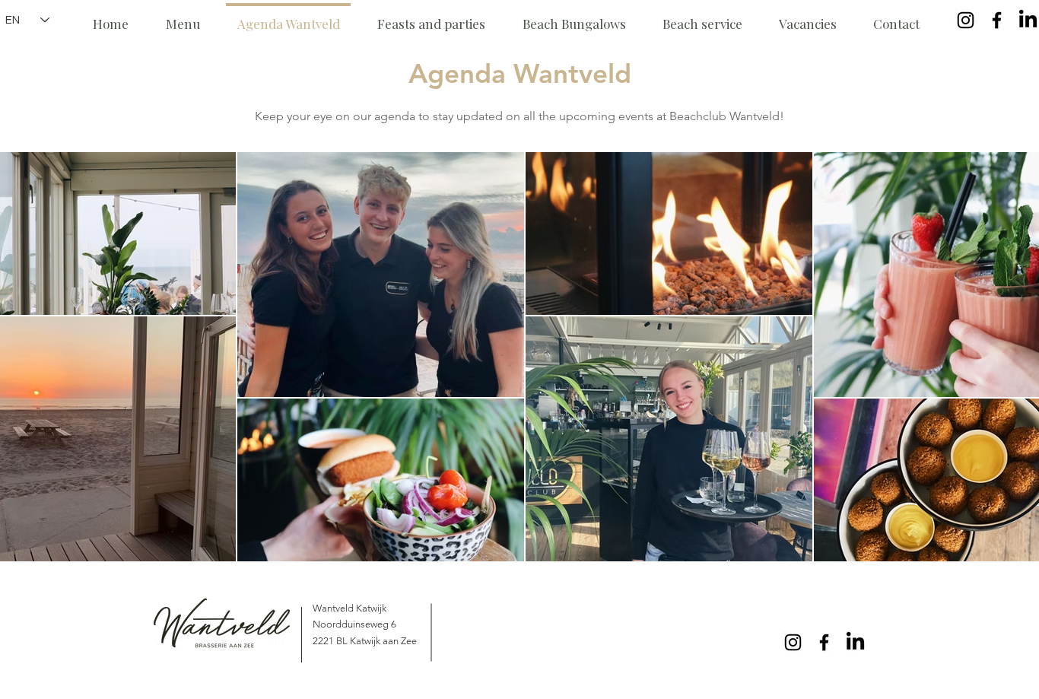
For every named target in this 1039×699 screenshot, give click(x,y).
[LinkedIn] (1028, 20)
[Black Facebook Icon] (997, 20)
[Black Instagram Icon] (966, 20)
